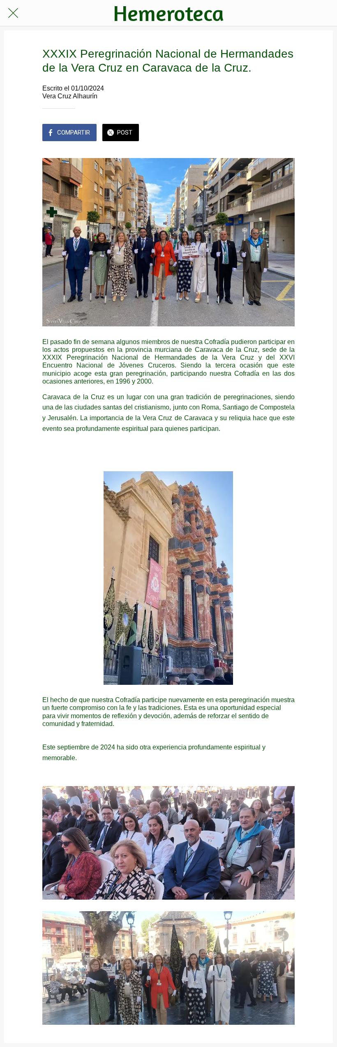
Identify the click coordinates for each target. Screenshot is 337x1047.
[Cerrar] (13, 13)
